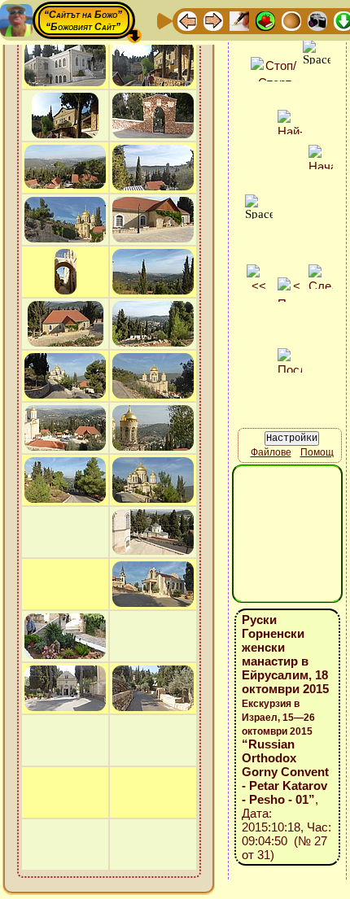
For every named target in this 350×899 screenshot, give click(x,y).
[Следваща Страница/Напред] (213, 20)
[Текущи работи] (291, 20)
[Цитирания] (265, 20)
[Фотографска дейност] (317, 20)
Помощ (317, 452)
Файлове (271, 452)
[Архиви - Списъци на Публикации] (239, 20)
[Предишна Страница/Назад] (187, 20)
